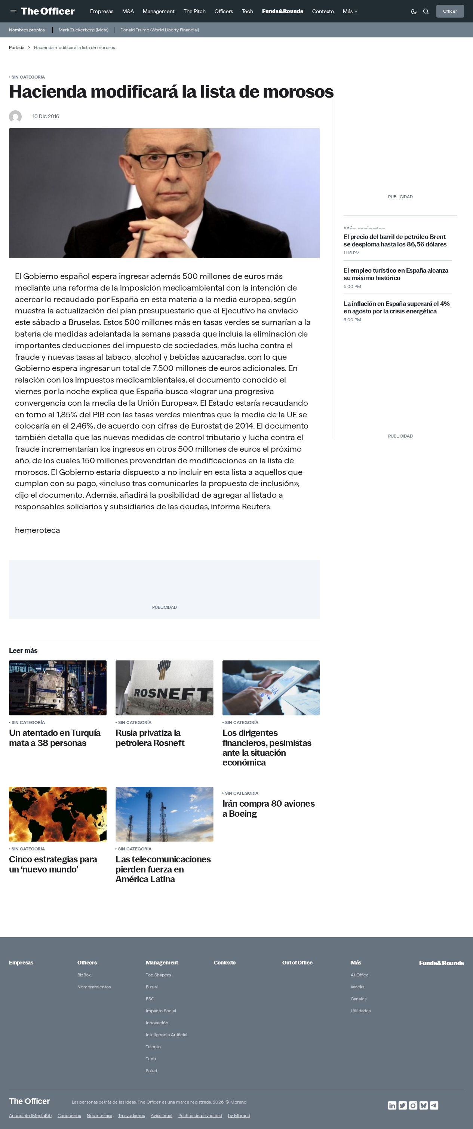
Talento (153, 1046)
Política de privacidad (200, 1115)
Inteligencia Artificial (166, 1034)
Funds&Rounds (441, 963)
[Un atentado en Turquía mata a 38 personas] (58, 687)
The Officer (29, 1101)
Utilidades (361, 1010)
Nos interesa (99, 1115)
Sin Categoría (28, 76)
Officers (87, 963)
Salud (151, 1070)
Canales (358, 998)
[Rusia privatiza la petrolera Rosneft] (164, 687)
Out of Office (297, 963)
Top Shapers (158, 974)
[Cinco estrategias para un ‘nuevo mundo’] (58, 814)
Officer (450, 11)
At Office (360, 974)
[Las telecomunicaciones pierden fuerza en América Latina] (164, 814)
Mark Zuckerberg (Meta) (83, 29)
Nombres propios (26, 29)
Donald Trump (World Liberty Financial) (159, 29)
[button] (13, 11)
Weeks (357, 986)
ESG (150, 998)
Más (356, 963)
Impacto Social (161, 1010)
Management (162, 963)
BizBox (84, 974)
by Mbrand (239, 1115)
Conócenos (69, 1115)
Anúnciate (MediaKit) (30, 1115)
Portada (16, 47)
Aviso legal (161, 1115)
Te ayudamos (131, 1115)
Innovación (157, 1022)
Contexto (225, 963)
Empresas (21, 963)
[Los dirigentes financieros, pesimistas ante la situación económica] (271, 687)
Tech (151, 1058)
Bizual (152, 986)
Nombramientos (94, 986)
